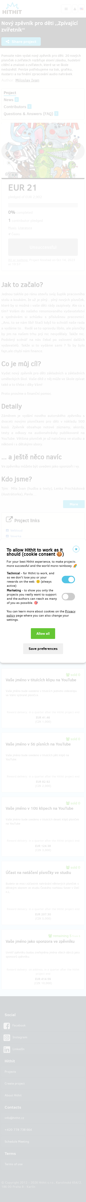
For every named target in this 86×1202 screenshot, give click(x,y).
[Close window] (76, 549)
